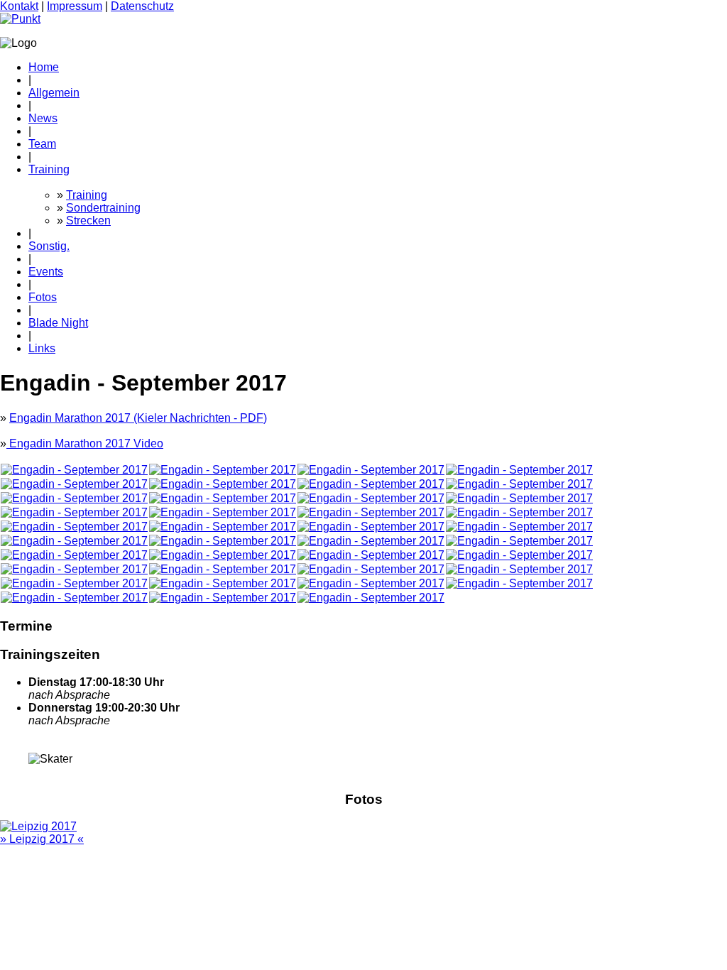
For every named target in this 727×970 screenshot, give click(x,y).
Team (42, 144)
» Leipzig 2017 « (42, 839)
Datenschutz (142, 6)
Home (43, 67)
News (43, 118)
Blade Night (58, 323)
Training (49, 169)
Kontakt (19, 6)
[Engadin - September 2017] (74, 470)
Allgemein (54, 93)
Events (45, 272)
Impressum (74, 6)
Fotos (42, 297)
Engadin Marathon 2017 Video (84, 443)
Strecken (88, 220)
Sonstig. (49, 246)
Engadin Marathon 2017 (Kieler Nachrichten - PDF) (138, 418)
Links (41, 348)
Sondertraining (103, 208)
